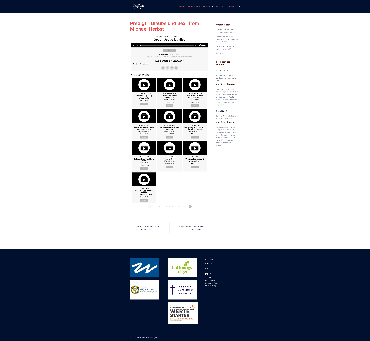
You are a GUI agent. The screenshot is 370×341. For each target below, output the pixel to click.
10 (179, 206)
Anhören (170, 50)
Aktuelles (182, 6)
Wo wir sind (219, 6)
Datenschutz (209, 264)
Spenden (231, 6)
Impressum (209, 259)
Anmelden (208, 278)
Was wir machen (193, 6)
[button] (239, 6)
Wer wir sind (207, 6)
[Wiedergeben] (134, 45)
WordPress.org (210, 286)
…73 (186, 206)
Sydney (156, 338)
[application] (169, 45)
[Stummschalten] (200, 45)
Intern (207, 268)
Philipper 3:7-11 (174, 55)
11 (182, 206)
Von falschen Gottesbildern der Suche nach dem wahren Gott (226, 78)
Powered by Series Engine (201, 212)
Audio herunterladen (185, 57)
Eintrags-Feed (210, 280)
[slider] (167, 45)
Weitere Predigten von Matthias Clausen (161, 57)
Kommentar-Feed (211, 283)
